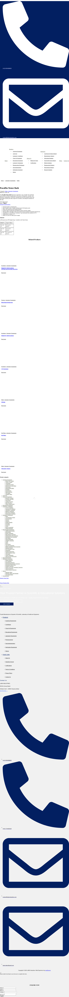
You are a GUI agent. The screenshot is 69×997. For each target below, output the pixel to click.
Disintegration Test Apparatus (11, 535)
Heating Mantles (8, 522)
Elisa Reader (8, 538)
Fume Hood (8, 500)
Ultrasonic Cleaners (5, 468)
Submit (2, 996)
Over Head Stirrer (9, 574)
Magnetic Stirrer (8, 572)
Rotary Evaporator (9, 527)
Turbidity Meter (8, 494)
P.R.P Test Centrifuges (10, 512)
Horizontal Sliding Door (10, 565)
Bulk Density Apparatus (10, 534)
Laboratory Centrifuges (8, 506)
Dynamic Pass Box (9, 499)
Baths (18, 180)
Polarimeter (7, 550)
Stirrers (4, 571)
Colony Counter (8, 482)
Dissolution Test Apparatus (11, 537)
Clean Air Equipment (7, 496)
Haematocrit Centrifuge (10, 509)
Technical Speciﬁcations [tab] (5, 204)
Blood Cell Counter (9, 481)
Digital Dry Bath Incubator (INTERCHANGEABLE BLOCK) (9, 268)
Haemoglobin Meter (9, 488)
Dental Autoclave (9, 560)
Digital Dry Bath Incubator (7, 335)
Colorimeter (7, 483)
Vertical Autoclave (9, 568)
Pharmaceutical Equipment (8, 529)
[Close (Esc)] (0, 585)
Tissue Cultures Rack (9, 504)
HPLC (6, 543)
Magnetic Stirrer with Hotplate (11, 573)
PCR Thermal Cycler (9, 549)
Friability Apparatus (9, 540)
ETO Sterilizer (8, 561)
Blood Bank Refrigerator (7, 302)
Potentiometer (8, 490)
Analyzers (5, 495)
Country (2, 992)
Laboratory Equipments (10, 180)
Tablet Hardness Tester (10, 552)
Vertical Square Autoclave (10, 569)
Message (2, 995)
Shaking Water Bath (4, 578)
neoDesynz (48, 970)
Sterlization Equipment (7, 558)
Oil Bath (3, 402)
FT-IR (6, 541)
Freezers (3, 300)
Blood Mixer (8, 532)
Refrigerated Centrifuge (10, 513)
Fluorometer (8, 487)
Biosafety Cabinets (9, 498)
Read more (3, 272)
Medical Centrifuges (9, 511)
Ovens (6, 526)
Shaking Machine (9, 528)
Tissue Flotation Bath (4, 583)
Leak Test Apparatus (9, 545)
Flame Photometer (9, 539)
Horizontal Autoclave (9, 562)
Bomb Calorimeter (9, 533)
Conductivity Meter (9, 484)
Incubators (3, 265)
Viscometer (7, 554)
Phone (2, 990)
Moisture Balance (9, 548)
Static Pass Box (8, 503)
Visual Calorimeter (9, 555)
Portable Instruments (9, 551)
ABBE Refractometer (10, 530)
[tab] (34, 204)
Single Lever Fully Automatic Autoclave (14, 567)
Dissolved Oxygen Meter (10, 485)
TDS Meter (7, 493)
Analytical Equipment (7, 479)
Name (1, 987)
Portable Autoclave (9, 566)
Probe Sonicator (8, 492)
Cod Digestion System (10, 517)
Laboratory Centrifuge (10, 510)
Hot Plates (3, 433)
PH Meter (7, 489)
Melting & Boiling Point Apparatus (12, 546)
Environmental (8, 518)
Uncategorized (6, 576)
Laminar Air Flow (9, 501)
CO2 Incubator (4, 369)
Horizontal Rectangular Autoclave (12, 563)
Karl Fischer (8, 544)
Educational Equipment (8, 505)
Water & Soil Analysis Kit (10, 556)
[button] (11, 600)
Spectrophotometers (7, 557)
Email (1, 989)
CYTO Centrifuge (9, 507)
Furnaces (7, 521)
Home (2, 180)
